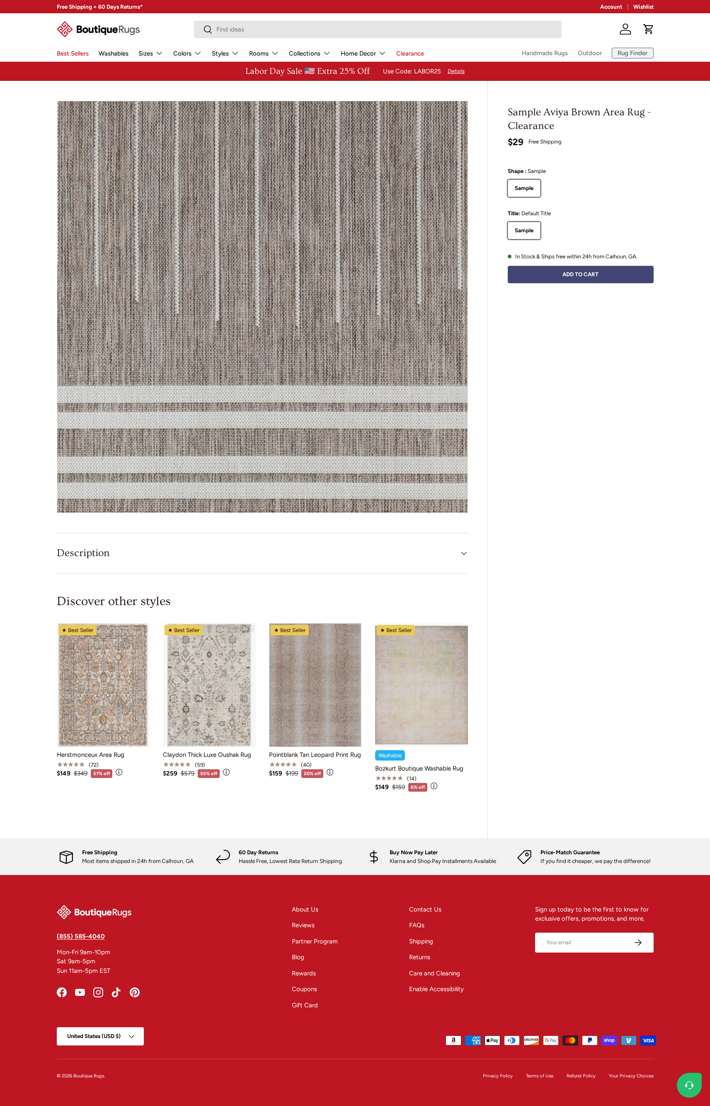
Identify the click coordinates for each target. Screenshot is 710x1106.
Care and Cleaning (434, 973)
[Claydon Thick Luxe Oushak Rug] (209, 685)
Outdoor (590, 53)
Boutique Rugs (88, 1076)
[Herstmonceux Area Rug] (103, 685)
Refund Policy (581, 1076)
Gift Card (305, 1005)
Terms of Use (539, 1076)
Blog (298, 957)
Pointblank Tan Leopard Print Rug (315, 754)
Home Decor (358, 53)
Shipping (421, 941)
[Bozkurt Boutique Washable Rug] (421, 685)
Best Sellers (73, 53)
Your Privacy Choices (631, 1076)
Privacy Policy (498, 1076)
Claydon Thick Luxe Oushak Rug (207, 754)
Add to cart (580, 273)
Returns (419, 957)
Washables (113, 53)
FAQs (416, 925)
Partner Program (315, 941)
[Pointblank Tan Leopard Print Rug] (315, 685)
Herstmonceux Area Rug (90, 754)
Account (611, 6)
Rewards (304, 973)
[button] (649, 29)
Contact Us (425, 909)
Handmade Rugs (545, 53)
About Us (305, 909)
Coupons (304, 989)
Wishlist (643, 6)
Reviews (303, 925)
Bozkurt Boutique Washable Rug (419, 768)
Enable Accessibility (436, 989)
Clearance (410, 53)
